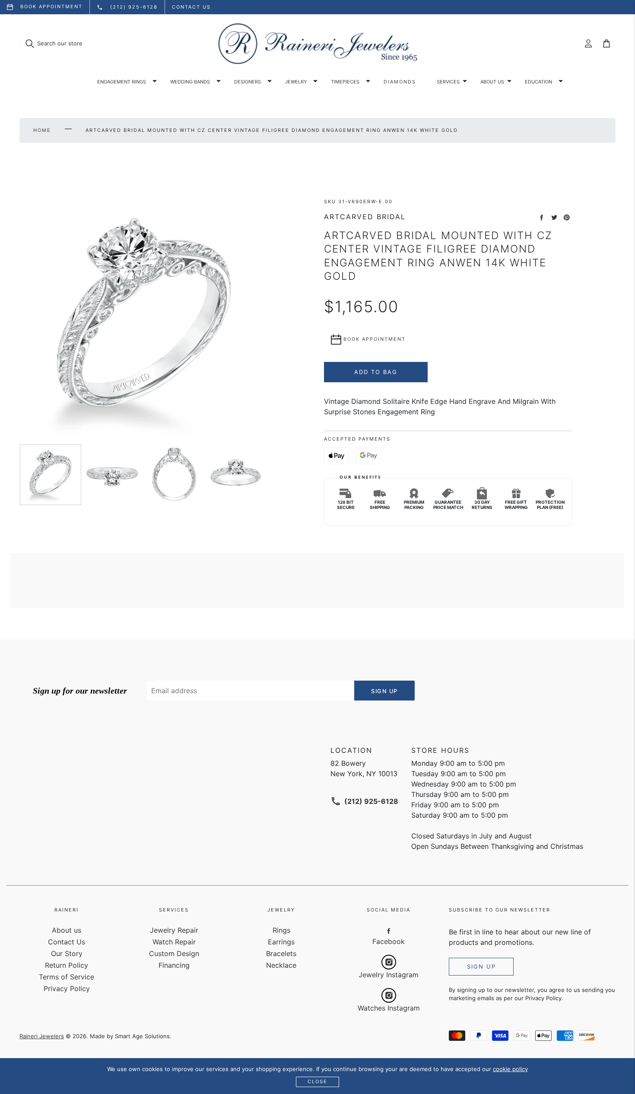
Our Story (67, 953)
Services (448, 82)
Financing (174, 965)
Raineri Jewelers (41, 1036)
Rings (281, 930)
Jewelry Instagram (389, 974)
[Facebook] (389, 930)
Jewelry (296, 82)
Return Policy (66, 965)
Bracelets (281, 953)
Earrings (281, 941)
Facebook (388, 941)
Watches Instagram (389, 1008)
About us (492, 82)
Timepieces (345, 82)
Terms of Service (66, 976)
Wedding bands (190, 82)
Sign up (481, 966)
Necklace (281, 965)
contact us (191, 7)
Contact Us (66, 941)
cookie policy (510, 1068)
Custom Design (174, 953)
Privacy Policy (67, 988)
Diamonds (400, 82)
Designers (247, 82)
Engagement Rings (121, 82)
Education (538, 82)
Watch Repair (174, 941)
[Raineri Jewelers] (317, 44)
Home (42, 130)
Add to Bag (375, 371)
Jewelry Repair (174, 930)
